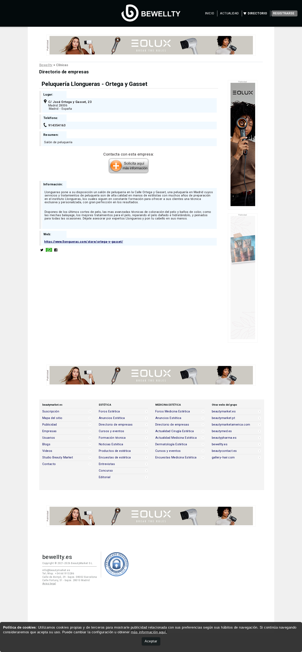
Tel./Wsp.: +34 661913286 (58, 573)
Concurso (106, 470)
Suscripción (50, 411)
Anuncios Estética (112, 418)
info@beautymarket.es (56, 570)
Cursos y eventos (111, 431)
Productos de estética (115, 450)
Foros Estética (109, 411)
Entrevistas (107, 464)
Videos (47, 450)
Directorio (257, 13)
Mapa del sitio (52, 418)
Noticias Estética (111, 444)
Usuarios (48, 437)
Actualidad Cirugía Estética (174, 431)
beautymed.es (222, 431)
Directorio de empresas (116, 424)
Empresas (49, 431)
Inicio (209, 13)
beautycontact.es (224, 450)
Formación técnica (112, 437)
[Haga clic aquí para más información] (128, 172)
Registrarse (283, 13)
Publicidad (49, 424)
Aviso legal (49, 583)
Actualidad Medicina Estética (176, 437)
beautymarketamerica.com (231, 424)
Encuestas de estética (115, 457)
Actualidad (229, 13)
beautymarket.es (224, 411)
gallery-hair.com (223, 457)
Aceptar (151, 641)
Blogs (46, 444)
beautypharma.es (224, 437)
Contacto (49, 464)
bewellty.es (219, 444)
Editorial (104, 477)
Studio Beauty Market (57, 457)
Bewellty (46, 65)
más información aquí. (149, 632)
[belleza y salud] (151, 19)
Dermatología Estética (171, 444)
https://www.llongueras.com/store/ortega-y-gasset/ (83, 241)
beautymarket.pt (223, 418)
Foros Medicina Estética (172, 411)
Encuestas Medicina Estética (176, 457)
